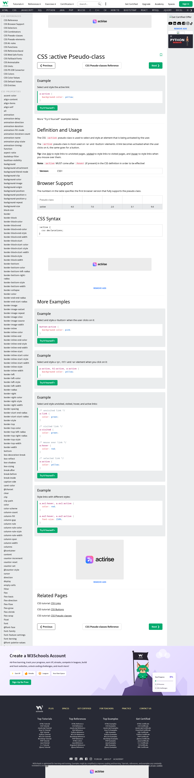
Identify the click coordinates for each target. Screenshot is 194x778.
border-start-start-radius (16, 416)
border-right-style (13, 401)
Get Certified (131, 4)
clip (5, 496)
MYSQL (155, 10)
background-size (12, 206)
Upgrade (146, 4)
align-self (8, 107)
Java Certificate (143, 741)
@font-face (9, 627)
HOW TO (115, 10)
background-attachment (16, 167)
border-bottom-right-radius (15, 277)
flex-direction (10, 600)
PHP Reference (77, 739)
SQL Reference (77, 730)
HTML (5, 10)
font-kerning (10, 638)
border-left (9, 374)
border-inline (10, 328)
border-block (10, 217)
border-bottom (11, 263)
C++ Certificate (143, 743)
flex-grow (8, 608)
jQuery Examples (111, 747)
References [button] (33, 4)
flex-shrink (9, 611)
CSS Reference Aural (13, 50)
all (5, 110)
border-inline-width (13, 370)
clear (6, 493)
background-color (12, 179)
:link (49, 153)
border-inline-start (13, 351)
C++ (97, 10)
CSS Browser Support (14, 24)
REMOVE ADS (99, 288)
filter (6, 588)
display (7, 581)
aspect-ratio (10, 152)
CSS (14, 10)
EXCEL (179, 10)
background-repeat (13, 202)
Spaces (171, 4)
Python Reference (77, 732)
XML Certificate (143, 747)
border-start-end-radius (15, 412)
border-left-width (12, 385)
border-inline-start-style (16, 359)
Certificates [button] (66, 4)
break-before (10, 474)
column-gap (10, 519)
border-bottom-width (14, 286)
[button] (99, 4)
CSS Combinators (12, 31)
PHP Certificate (143, 736)
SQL (40, 10)
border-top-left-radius (15, 431)
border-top (9, 424)
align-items (9, 103)
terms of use (151, 765)
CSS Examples (111, 726)
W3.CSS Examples (110, 736)
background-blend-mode (16, 171)
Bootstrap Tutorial (44, 739)
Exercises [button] (50, 4)
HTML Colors (77, 741)
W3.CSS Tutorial (45, 736)
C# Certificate (143, 745)
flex (6, 592)
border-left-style (12, 382)
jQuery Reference (77, 747)
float (6, 619)
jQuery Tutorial (44, 747)
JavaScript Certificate (143, 728)
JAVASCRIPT (27, 10)
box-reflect (9, 458)
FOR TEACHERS (106, 708)
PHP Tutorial (44, 741)
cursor (7, 573)
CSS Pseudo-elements (14, 39)
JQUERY (167, 10)
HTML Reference (78, 724)
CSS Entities (10, 85)
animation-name (12, 137)
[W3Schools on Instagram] (188, 23)
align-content (11, 99)
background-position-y (15, 198)
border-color (10, 293)
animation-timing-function (13, 147)
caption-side (10, 481)
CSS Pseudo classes (61, 615)
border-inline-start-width (16, 362)
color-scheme (10, 508)
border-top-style (12, 439)
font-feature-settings (14, 634)
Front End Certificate (143, 730)
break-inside (10, 477)
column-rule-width (13, 535)
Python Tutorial (44, 734)
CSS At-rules (10, 43)
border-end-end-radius (15, 297)
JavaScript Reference (77, 728)
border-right (10, 393)
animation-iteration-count (17, 133)
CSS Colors (9, 73)
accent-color (10, 95)
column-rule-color (13, 527)
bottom (8, 451)
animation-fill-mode (14, 130)
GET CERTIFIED (84, 708)
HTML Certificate (143, 724)
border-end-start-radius (15, 301)
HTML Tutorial (45, 724)
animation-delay (12, 118)
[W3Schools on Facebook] (183, 23)
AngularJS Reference (77, 745)
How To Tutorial (44, 730)
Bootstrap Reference (77, 736)
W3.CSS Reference (77, 734)
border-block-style (13, 256)
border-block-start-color (16, 244)
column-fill (9, 516)
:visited (90, 153)
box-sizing (9, 466)
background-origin (13, 187)
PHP (71, 10)
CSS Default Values (13, 81)
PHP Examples (110, 741)
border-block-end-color (15, 229)
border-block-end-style (15, 233)
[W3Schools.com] (39, 710)
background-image (13, 183)
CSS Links (56, 603)
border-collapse (11, 290)
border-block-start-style (16, 248)
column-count (11, 512)
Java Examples (110, 743)
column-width (11, 542)
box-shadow (10, 462)
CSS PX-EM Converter (14, 70)
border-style (10, 420)
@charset (8, 489)
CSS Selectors (10, 27)
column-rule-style (13, 531)
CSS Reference (11, 20)
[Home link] (5, 4)
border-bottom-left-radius (17, 271)
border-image (10, 305)
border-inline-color (13, 332)
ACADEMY (118, 759)
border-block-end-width (15, 236)
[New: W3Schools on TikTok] (191, 23)
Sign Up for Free (20, 682)
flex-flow (8, 604)
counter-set (9, 565)
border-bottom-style (14, 282)
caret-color (9, 485)
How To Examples (110, 730)
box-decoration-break (14, 454)
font (6, 623)
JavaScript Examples (110, 728)
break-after (9, 470)
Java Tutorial (44, 743)
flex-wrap (8, 615)
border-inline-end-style (15, 343)
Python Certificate (143, 734)
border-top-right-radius (15, 435)
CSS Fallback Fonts (13, 58)
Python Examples (110, 734)
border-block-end (12, 225)
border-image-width (14, 324)
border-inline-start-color (16, 355)
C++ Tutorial (44, 745)
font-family (9, 631)
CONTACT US (145, 708)
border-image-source (14, 320)
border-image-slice (13, 316)
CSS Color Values (12, 77)
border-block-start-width (16, 252)
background (9, 164)
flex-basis (8, 596)
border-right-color (13, 397)
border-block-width (13, 259)
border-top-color (12, 428)
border (7, 213)
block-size (9, 210)
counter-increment (13, 558)
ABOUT (107, 759)
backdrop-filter (11, 156)
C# (105, 10)
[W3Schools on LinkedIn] (174, 23)
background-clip (12, 175)
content (8, 554)
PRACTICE (126, 708)
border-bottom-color (14, 267)
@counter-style (11, 569)
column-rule (10, 523)
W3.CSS (81, 10)
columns (8, 546)
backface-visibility (13, 160)
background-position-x (15, 194)
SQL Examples (111, 732)
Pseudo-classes (102, 65)
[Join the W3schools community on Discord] (179, 23)
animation (9, 114)
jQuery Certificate (143, 739)
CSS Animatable (11, 62)
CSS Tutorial (44, 726)
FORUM (98, 759)
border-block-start (13, 240)
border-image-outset (14, 309)
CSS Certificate (143, 726)
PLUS (51, 708)
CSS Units (8, 66)
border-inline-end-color (15, 339)
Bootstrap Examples (110, 739)
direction (8, 577)
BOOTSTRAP (130, 10)
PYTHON (50, 10)
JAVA (62, 10)
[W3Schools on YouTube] (170, 23)
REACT (144, 10)
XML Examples (111, 745)
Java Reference (77, 743)
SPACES (65, 708)
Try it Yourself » (47, 107)
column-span (10, 539)
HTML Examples (110, 724)
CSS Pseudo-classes (13, 35)
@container (9, 550)
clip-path (8, 500)
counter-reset (10, 562)
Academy (159, 4)
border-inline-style (13, 366)
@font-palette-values (14, 642)
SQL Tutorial (44, 732)
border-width (10, 447)
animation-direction (14, 122)
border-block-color (13, 221)
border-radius (10, 389)
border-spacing (11, 408)
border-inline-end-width (16, 347)
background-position (14, 190)
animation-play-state (14, 141)
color (6, 504)
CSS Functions (10, 47)
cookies (159, 765)
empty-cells (10, 585)
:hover (134, 153)
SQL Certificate (143, 732)
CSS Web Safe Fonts (13, 54)
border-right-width (13, 405)
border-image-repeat (14, 313)
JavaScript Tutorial (45, 728)
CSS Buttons (57, 609)
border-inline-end (12, 336)
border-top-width (12, 443)
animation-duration (13, 126)
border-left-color (12, 378)
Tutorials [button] (17, 4)
